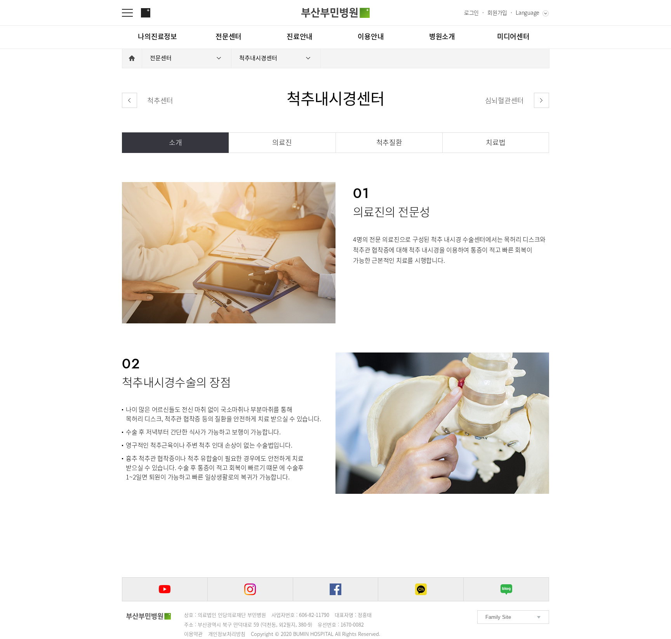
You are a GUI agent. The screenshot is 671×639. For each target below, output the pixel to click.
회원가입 (497, 12)
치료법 (495, 142)
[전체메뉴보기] (131, 13)
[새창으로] (164, 589)
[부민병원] (148, 616)
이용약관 (193, 633)
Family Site (498, 617)
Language (527, 12)
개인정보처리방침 (226, 633)
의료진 (282, 142)
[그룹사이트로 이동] (145, 12)
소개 (175, 142)
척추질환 (389, 142)
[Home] (132, 58)
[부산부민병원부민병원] (335, 13)
